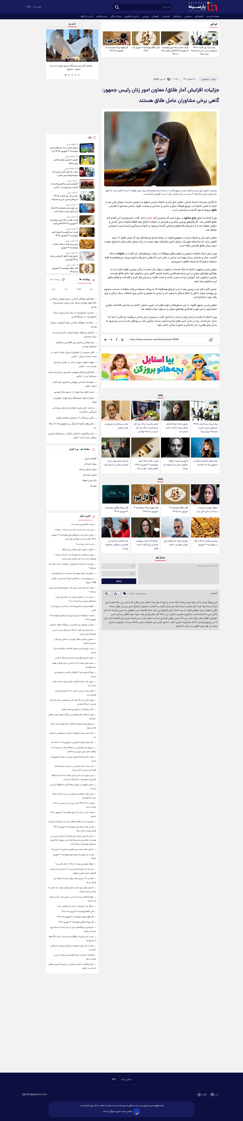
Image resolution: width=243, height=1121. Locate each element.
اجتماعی (166, 16)
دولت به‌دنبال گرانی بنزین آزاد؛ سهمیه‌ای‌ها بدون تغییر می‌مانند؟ (65, 173)
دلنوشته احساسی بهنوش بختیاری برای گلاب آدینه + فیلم (147, 544)
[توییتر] (105, 340)
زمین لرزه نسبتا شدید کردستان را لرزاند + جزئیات (74, 529)
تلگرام (204, 1094)
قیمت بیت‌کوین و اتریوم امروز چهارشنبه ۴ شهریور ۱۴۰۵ (65, 234)
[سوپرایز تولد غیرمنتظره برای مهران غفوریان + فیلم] (175, 527)
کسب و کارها (87, 16)
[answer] (125, 594)
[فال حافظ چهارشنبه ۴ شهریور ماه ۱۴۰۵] (146, 38)
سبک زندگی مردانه (88, 469)
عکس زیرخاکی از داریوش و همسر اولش (116, 426)
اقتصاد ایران (90, 459)
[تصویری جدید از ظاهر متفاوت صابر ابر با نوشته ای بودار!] (175, 448)
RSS (28, 7)
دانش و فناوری (132, 16)
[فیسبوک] (117, 340)
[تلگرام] (111, 340)
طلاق (150, 218)
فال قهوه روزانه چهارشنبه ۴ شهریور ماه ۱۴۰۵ (116, 49)
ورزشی (145, 16)
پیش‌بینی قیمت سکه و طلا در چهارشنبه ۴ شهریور (206, 543)
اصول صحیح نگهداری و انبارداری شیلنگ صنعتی (74, 657)
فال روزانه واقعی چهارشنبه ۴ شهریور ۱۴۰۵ (116, 509)
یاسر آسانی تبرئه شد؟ (85, 544)
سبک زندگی (116, 16)
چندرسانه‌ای (102, 16)
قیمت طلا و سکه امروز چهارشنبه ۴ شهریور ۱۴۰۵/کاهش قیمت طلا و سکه (175, 50)
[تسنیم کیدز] (160, 368)
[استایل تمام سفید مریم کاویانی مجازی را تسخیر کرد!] (115, 448)
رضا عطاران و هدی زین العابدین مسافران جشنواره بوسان (116, 544)
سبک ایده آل (90, 464)
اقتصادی (199, 16)
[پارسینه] (201, 7)
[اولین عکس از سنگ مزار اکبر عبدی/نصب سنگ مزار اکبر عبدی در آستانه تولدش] (145, 411)
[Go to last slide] (50, 46)
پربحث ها (55, 280)
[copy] (210, 339)
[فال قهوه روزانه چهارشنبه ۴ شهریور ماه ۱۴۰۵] (117, 38)
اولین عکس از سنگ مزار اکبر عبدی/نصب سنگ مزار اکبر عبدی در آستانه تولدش (146, 427)
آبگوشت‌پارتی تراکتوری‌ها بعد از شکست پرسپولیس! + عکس (64, 185)
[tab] (79, 75)
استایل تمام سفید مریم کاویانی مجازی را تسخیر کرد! (116, 463)
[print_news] (122, 340)
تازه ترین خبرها (90, 480)
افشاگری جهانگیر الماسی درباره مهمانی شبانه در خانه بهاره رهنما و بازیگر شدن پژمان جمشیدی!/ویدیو (73, 303)
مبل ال (93, 486)
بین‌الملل (177, 16)
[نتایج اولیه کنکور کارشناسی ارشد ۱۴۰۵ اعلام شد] (87, 256)
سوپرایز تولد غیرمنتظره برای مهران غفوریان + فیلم (176, 543)
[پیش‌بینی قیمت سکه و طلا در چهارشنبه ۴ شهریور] (205, 527)
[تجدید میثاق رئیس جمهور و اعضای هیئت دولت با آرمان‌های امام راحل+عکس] (72, 45)
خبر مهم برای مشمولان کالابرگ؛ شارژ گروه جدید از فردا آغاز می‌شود (64, 209)
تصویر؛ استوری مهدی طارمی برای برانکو (65, 161)
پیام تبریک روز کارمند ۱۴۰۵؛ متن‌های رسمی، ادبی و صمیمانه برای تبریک (204, 50)
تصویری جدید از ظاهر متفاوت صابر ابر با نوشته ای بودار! (175, 464)
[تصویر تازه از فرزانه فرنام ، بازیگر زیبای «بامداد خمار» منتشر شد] (175, 411)
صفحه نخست (212, 16)
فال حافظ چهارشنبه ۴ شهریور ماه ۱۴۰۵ (145, 49)
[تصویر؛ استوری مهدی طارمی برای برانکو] (87, 160)
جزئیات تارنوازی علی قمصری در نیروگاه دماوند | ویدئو (72, 624)
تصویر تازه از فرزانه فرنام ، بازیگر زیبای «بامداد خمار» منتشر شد (176, 427)
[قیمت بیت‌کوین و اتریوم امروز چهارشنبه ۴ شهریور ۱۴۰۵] (87, 232)
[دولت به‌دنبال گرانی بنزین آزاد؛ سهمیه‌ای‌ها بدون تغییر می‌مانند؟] (87, 172)
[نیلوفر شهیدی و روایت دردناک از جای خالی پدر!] (205, 494)
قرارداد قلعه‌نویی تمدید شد (82, 524)
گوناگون (213, 24)
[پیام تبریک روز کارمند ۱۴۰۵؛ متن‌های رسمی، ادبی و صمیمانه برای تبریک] (204, 38)
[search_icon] (117, 7)
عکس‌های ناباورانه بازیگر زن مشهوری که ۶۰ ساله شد (205, 463)
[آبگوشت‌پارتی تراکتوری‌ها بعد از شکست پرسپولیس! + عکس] (87, 184)
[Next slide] (94, 46)
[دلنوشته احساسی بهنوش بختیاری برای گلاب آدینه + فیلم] (145, 527)
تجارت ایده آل (90, 475)
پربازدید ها (84, 279)
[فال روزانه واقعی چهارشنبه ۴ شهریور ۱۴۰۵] (115, 494)
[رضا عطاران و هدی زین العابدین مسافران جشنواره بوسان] (115, 527)
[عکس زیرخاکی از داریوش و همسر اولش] (115, 411)
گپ (216, 1094)
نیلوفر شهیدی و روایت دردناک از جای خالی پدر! (207, 509)
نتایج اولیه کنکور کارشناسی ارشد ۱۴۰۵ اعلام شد (64, 258)
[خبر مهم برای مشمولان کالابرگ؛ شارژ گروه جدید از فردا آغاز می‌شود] (87, 208)
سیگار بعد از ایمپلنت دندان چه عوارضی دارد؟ (75, 906)
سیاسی (188, 16)
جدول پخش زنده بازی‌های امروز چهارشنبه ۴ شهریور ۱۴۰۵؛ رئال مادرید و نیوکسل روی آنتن (64, 149)
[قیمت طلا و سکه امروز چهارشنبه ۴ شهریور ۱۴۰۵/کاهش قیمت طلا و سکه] (175, 38)
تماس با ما (37, 7)
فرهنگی (155, 16)
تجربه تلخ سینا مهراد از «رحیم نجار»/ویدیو (74, 392)
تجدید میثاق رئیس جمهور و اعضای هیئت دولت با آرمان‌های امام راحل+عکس (71, 67)
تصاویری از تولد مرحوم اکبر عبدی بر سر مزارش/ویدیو (73, 573)
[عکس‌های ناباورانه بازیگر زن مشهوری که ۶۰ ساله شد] (205, 448)
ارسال (119, 581)
